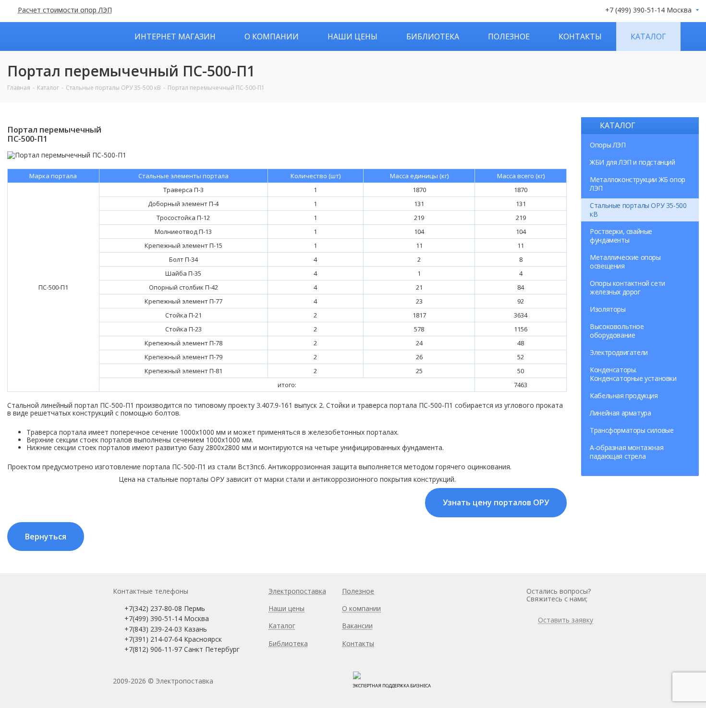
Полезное (509, 36)
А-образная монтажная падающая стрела (626, 452)
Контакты (580, 36)
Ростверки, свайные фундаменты (621, 235)
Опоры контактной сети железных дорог (627, 287)
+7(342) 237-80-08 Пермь (164, 608)
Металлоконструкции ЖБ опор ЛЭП (637, 184)
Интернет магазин (175, 36)
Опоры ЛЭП (607, 144)
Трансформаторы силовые (631, 430)
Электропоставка (297, 591)
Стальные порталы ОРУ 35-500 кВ (638, 210)
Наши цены (352, 36)
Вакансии (357, 625)
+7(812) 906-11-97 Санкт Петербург (182, 649)
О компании (271, 36)
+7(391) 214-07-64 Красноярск (173, 639)
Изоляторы (607, 309)
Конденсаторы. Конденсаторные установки (633, 374)
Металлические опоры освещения (625, 261)
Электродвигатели (619, 352)
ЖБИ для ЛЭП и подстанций (632, 162)
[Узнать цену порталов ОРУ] (496, 491)
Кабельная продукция (623, 395)
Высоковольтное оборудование (617, 331)
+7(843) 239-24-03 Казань (165, 629)
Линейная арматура (620, 412)
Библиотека (432, 36)
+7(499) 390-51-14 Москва (166, 619)
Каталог (648, 36)
